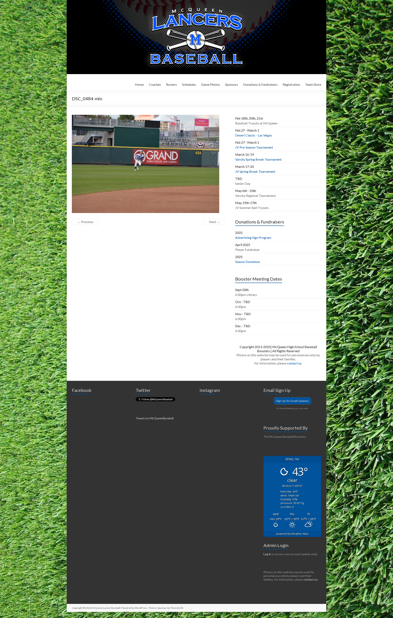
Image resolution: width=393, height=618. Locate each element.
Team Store (313, 84)
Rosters (171, 84)
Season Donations (247, 262)
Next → (214, 222)
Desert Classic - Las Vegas (253, 135)
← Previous (85, 222)
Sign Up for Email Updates (292, 401)
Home (139, 84)
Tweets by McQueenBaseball (155, 418)
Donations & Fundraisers (260, 84)
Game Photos (210, 84)
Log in (267, 554)
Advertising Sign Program (253, 237)
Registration (291, 84)
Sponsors (231, 84)
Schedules (189, 84)
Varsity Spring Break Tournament (258, 159)
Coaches (155, 84)
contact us (294, 363)
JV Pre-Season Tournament (254, 147)
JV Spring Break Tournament (255, 171)
